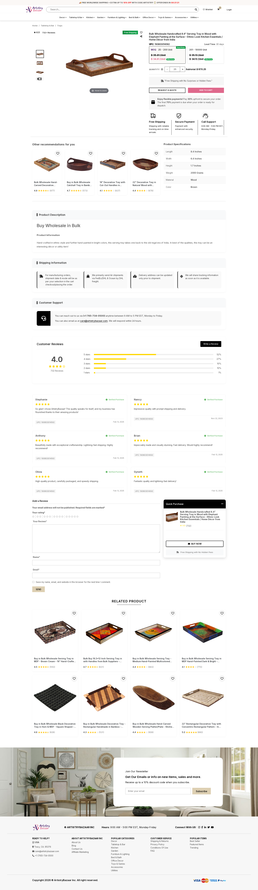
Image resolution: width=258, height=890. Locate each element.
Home (35, 26)
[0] (218, 9)
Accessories (181, 17)
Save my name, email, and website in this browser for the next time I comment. (73, 582)
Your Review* (40, 521)
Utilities (194, 17)
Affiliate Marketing (80, 852)
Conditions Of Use (159, 848)
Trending (194, 848)
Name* (36, 557)
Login (229, 10)
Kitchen (90, 17)
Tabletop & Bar (76, 17)
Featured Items (197, 844)
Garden (101, 17)
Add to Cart (205, 90)
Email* (36, 569)
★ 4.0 (37, 32)
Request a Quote (167, 90)
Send (38, 589)
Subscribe (201, 791)
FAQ (152, 851)
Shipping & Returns (159, 841)
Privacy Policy (157, 844)
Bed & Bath (134, 17)
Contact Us (77, 849)
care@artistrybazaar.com (94, 320)
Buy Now (196, 543)
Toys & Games (165, 17)
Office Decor (149, 17)
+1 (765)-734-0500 (43, 855)
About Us (76, 842)
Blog (74, 845)
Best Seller (195, 841)
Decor (63, 17)
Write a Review (210, 344)
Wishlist (209, 9)
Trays (59, 26)
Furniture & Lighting (117, 17)
